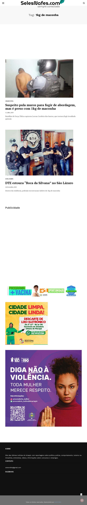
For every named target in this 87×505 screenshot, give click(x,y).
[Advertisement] (43, 43)
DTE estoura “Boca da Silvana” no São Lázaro (39, 183)
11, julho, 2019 (9, 112)
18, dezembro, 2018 (10, 187)
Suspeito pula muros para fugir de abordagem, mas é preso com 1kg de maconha (40, 107)
